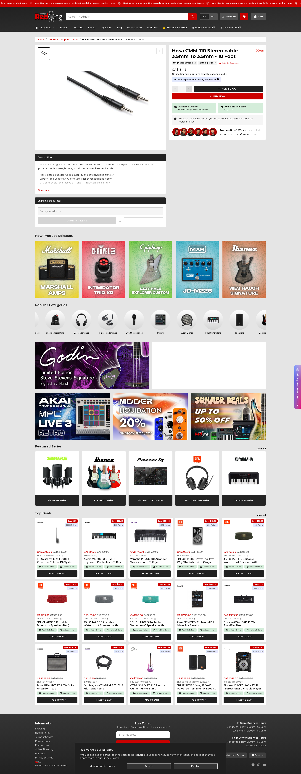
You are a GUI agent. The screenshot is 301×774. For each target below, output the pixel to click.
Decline (195, 766)
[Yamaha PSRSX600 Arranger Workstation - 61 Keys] (150, 536)
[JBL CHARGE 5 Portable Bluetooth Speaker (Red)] (57, 599)
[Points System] (218, 79)
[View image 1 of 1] (44, 53)
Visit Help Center (235, 755)
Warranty (40, 753)
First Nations (42, 745)
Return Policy (42, 732)
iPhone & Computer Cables (63, 39)
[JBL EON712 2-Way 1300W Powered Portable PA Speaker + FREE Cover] (197, 663)
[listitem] (57, 269)
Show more (44, 190)
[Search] (192, 16)
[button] (62, 555)
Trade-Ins (152, 27)
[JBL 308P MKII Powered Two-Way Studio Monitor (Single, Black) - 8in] (197, 536)
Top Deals (106, 27)
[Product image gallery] (44, 144)
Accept (149, 766)
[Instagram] (258, 764)
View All (261, 448)
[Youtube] (264, 764)
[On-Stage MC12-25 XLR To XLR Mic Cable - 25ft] (104, 663)
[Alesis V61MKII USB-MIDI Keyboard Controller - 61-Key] (104, 536)
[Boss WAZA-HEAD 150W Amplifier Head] (244, 599)
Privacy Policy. (110, 757)
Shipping (40, 728)
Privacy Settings (44, 757)
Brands (64, 27)
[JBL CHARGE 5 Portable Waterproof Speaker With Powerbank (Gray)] (104, 599)
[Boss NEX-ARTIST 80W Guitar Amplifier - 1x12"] (57, 663)
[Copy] (195, 63)
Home (41, 39)
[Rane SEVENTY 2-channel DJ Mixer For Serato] (197, 599)
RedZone (78, 27)
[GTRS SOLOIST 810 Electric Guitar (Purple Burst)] (150, 663)
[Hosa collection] (260, 50)
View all (261, 515)
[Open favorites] (244, 16)
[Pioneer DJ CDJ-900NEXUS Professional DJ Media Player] (244, 663)
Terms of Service (44, 737)
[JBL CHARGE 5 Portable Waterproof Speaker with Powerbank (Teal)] (150, 599)
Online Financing (44, 749)
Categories (45, 27)
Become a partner (176, 27)
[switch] (209, 16)
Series (91, 27)
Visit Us (228, 110)
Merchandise (134, 27)
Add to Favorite (230, 63)
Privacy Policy (42, 741)
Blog (119, 27)
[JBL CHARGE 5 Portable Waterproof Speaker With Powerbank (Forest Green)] (244, 536)
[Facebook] (253, 764)
